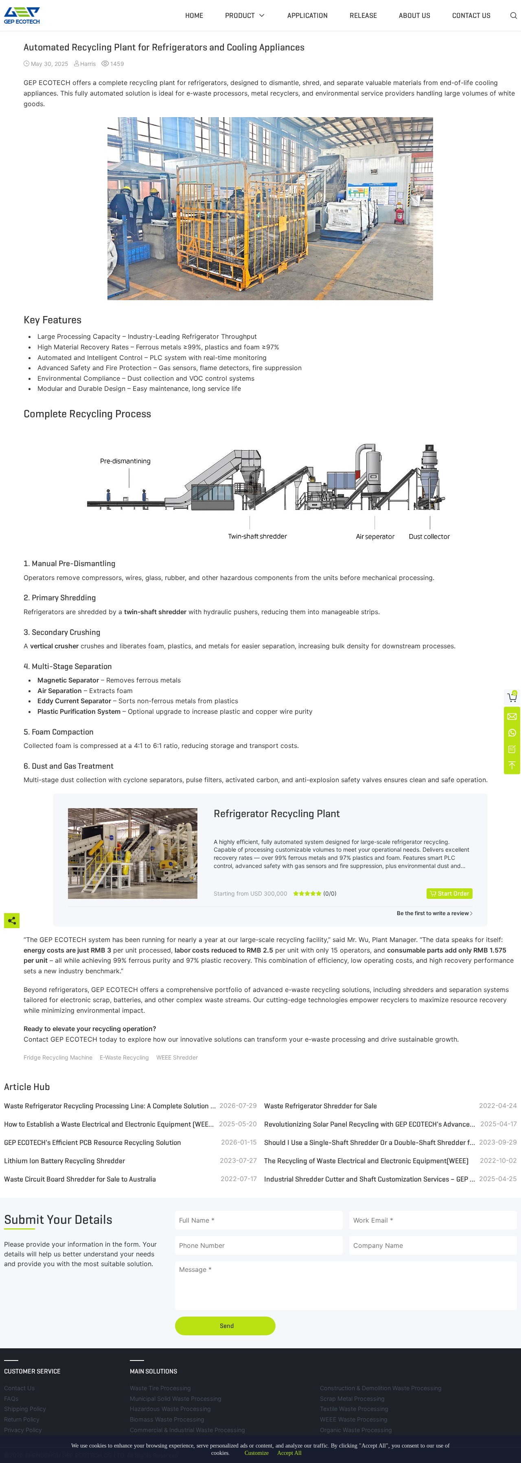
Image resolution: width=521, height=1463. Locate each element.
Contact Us (19, 1388)
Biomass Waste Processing (167, 1419)
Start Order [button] (453, 893)
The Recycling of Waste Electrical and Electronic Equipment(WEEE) (366, 1160)
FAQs (11, 1398)
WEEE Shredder (177, 1057)
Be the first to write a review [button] (433, 913)
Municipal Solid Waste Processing (175, 1398)
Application (307, 15)
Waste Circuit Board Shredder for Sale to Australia (80, 1179)
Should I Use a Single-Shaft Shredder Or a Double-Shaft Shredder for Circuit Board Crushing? (370, 1142)
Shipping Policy (25, 1408)
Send (227, 1326)
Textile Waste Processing (354, 1408)
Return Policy (21, 1419)
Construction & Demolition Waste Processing (381, 1388)
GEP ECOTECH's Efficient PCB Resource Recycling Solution (92, 1142)
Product (240, 15)
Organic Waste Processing (356, 1429)
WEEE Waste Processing (353, 1419)
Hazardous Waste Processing (170, 1408)
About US (414, 15)
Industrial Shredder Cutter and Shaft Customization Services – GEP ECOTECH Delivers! (370, 1179)
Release (363, 15)
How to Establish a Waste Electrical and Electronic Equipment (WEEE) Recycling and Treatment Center (110, 1124)
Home (194, 15)
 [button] (513, 15)
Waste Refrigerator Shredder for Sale (320, 1105)
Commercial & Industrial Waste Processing (187, 1429)
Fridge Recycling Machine (58, 1057)
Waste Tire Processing (160, 1388)
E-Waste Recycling (124, 1057)
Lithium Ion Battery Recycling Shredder (64, 1160)
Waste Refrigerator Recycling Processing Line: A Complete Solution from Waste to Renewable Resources (110, 1105)
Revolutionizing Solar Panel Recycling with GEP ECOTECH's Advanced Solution (370, 1124)
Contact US (471, 15)
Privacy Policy (23, 1429)
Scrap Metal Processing (352, 1398)
